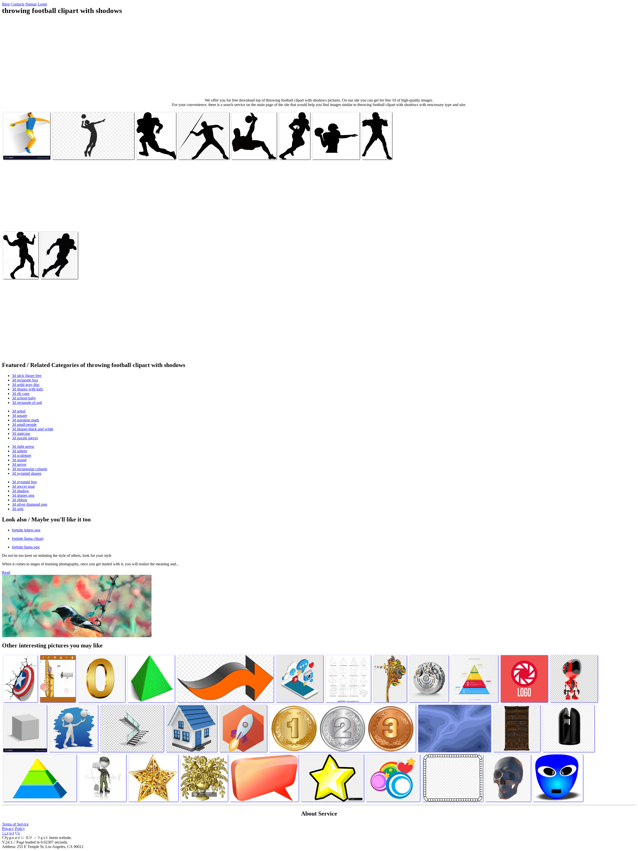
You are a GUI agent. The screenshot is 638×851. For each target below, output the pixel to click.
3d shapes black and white (32, 429)
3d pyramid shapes (26, 473)
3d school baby (24, 398)
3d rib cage (20, 393)
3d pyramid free (24, 482)
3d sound (19, 460)
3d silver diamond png (29, 504)
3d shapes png (23, 495)
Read (6, 572)
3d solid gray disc (26, 384)
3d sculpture (21, 455)
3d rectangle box (25, 380)
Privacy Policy (13, 829)
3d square (19, 415)
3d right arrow (23, 446)
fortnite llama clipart (27, 538)
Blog (6, 4)
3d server (19, 464)
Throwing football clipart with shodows (82, 152)
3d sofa (17, 509)
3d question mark (25, 420)
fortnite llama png (26, 547)
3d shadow (20, 491)
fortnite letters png (26, 530)
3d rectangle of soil (27, 402)
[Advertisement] (319, 56)
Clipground (25, 836)
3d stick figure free (26, 375)
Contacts (17, 4)
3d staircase (21, 433)
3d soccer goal (23, 486)
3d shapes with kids (27, 389)
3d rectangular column (29, 469)
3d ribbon (19, 500)
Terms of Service (15, 824)
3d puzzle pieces (25, 438)
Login (42, 4)
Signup (31, 4)
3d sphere (19, 451)
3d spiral (18, 411)
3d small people (24, 424)
